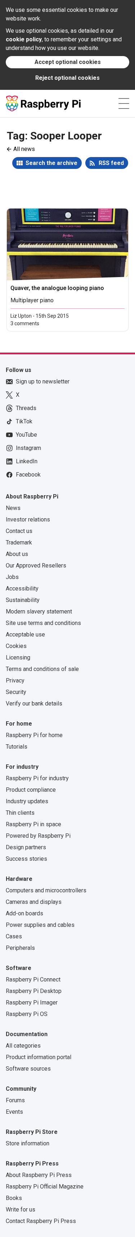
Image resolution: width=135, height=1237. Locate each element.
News (13, 508)
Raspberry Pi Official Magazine (45, 1186)
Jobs (12, 577)
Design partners (26, 847)
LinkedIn (26, 461)
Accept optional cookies (68, 62)
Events (14, 1111)
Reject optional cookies (67, 77)
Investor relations (28, 519)
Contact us (19, 531)
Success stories (26, 858)
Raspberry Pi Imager (32, 1002)
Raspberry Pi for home (34, 735)
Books (14, 1198)
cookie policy (24, 39)
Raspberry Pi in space (33, 824)
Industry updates (27, 801)
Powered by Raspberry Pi (38, 835)
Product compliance (31, 789)
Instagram (28, 448)
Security (16, 692)
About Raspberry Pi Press (39, 1175)
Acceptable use (25, 634)
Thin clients (20, 812)
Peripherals (20, 947)
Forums (15, 1100)
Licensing (18, 657)
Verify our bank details (34, 703)
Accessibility (22, 588)
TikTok (24, 421)
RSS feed (111, 163)
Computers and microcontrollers (46, 890)
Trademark (19, 542)
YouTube (26, 434)
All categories (23, 1045)
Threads (26, 408)
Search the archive (51, 163)
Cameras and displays (34, 901)
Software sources (28, 1068)
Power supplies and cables (40, 924)
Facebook (28, 474)
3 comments (24, 323)
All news (24, 149)
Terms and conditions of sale (42, 669)
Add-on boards (24, 913)
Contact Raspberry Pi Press (41, 1221)
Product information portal (38, 1057)
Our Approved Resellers (36, 565)
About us (17, 554)
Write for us (20, 1209)
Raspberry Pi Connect (33, 979)
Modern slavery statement (39, 611)
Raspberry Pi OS (27, 1014)
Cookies (16, 646)
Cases (14, 936)
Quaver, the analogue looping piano (57, 288)
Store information (27, 1143)
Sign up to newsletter (42, 381)
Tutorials (16, 746)
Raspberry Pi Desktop (34, 991)
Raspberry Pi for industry (37, 778)
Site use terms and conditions (43, 623)
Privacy (15, 680)
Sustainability (23, 600)
